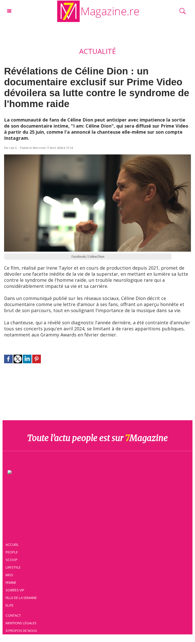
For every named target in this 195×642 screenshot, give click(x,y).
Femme (11, 582)
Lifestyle (13, 567)
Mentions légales (21, 623)
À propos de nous (21, 630)
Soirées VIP (15, 590)
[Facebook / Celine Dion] (97, 156)
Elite (9, 605)
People (12, 552)
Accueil (12, 544)
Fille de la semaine (21, 597)
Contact (13, 615)
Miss (9, 575)
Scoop (12, 559)
